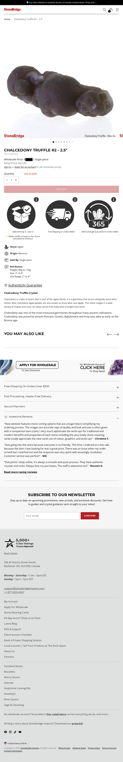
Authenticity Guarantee (25, 285)
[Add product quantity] (7, 180)
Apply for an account (25, 166)
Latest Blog (10, 623)
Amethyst (9, 693)
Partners (9, 656)
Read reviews (10, 553)
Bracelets (9, 671)
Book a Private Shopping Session (23, 640)
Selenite (9, 682)
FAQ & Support (12, 629)
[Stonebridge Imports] (12, 9)
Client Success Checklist (18, 634)
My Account (11, 601)
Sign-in (7, 166)
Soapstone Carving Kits (17, 688)
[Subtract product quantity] (16, 180)
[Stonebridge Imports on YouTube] (20, 732)
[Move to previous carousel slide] (109, 334)
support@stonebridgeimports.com (24, 588)
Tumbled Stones (13, 666)
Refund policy (64, 748)
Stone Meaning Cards (16, 612)
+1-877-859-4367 (14, 592)
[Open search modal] (104, 10)
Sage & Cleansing (14, 705)
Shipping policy (79, 748)
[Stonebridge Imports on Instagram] (10, 732)
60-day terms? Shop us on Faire (22, 618)
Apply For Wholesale (16, 607)
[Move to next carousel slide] (116, 334)
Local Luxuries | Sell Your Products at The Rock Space (35, 645)
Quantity (9, 173)
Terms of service (109, 748)
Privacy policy (94, 748)
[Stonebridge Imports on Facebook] (6, 732)
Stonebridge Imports (30, 748)
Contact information (13, 751)
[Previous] (14, 2)
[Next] (108, 2)
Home (7, 19)
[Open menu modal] (117, 10)
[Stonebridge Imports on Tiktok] (15, 732)
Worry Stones (12, 677)
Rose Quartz (11, 699)
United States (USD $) (17, 743)
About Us (9, 651)
